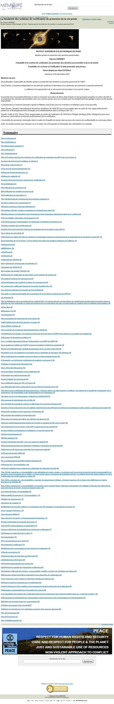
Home (43, 13)
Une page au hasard (66, 13)
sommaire (110, 21)
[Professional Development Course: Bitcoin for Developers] (40, 48)
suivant (111, 23)
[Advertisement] (57, 672)
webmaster (66, 697)
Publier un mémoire (52, 13)
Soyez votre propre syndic (66, 683)
